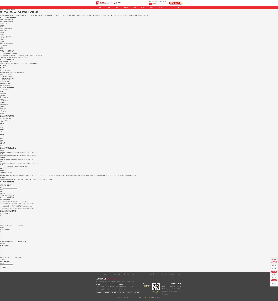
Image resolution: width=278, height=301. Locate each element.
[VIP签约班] (9, 256)
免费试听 (274, 280)
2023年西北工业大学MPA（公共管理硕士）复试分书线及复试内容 (14, 203)
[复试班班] (9, 240)
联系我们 (178, 7)
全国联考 (152, 7)
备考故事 (143, 7)
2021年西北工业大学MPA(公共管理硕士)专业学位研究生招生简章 (14, 208)
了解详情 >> (3, 227)
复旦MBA (143, 274)
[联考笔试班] (9, 223)
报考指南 (99, 274)
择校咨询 (274, 283)
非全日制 (126, 7)
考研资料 (128, 274)
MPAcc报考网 (150, 274)
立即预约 (2, 26)
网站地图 (164, 274)
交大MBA (135, 274)
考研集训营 (274, 265)
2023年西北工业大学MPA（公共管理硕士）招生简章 (11, 205)
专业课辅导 (274, 277)
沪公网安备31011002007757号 (153, 297)
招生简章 (161, 7)
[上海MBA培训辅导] (102, 3)
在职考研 (108, 7)
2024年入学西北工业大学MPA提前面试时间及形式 (11, 201)
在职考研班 (274, 271)
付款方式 (157, 274)
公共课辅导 (274, 274)
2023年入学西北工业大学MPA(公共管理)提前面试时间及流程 (13, 206)
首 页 (100, 7)
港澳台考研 (120, 274)
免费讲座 (169, 7)
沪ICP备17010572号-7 (139, 297)
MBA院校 (113, 274)
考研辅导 (117, 7)
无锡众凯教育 (172, 274)
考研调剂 (135, 7)
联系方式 (179, 274)
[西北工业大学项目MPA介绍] (6, 20)
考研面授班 (274, 268)
